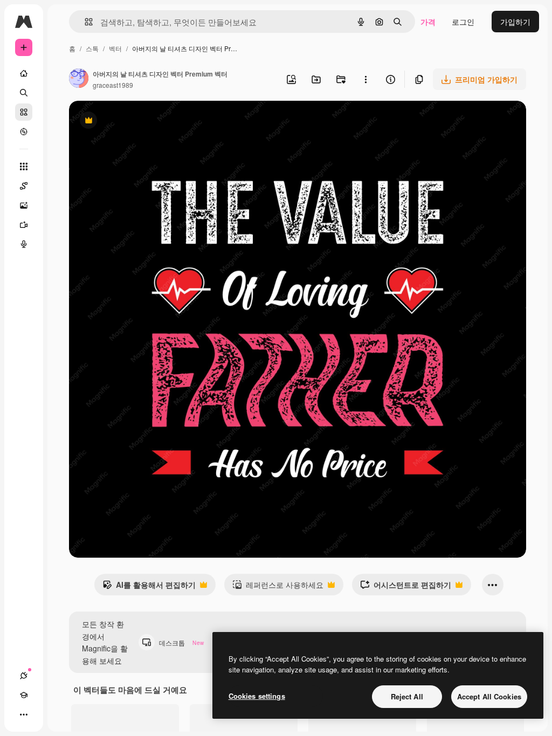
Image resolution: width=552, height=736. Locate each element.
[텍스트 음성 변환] (23, 244)
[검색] (23, 92)
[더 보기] (23, 714)
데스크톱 (181, 642)
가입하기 (515, 21)
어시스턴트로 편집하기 (405, 587)
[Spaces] (23, 186)
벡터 (115, 48)
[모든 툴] (23, 166)
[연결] (23, 675)
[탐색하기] (23, 131)
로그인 (463, 21)
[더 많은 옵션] (365, 79)
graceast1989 (113, 84)
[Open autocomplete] (84, 22)
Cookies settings (257, 696)
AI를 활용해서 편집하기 (149, 587)
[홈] (23, 73)
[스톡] (23, 112)
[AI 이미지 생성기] (23, 205)
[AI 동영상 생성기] (23, 224)
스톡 (92, 48)
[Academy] (23, 695)
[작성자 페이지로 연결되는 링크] (78, 79)
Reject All (407, 696)
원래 (131, 121)
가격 (428, 21)
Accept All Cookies (489, 696)
